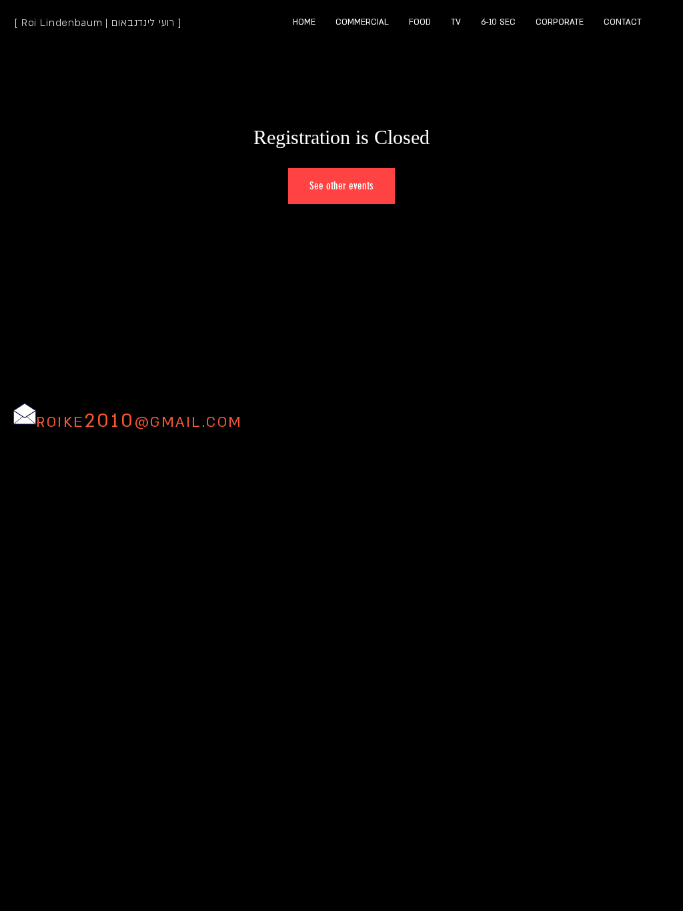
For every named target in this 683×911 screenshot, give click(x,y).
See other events (341, 185)
